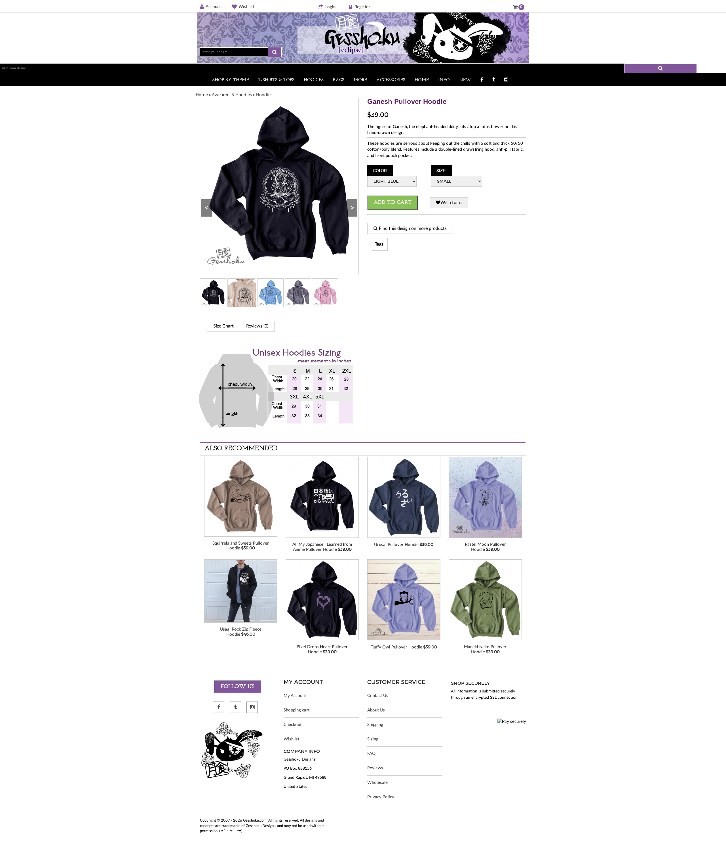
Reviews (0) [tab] (257, 326)
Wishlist (246, 7)
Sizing (372, 739)
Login (330, 7)
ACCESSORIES (390, 80)
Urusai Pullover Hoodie (396, 545)
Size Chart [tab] (223, 326)
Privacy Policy (380, 797)
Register (362, 7)
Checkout (292, 725)
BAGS (338, 80)
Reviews (375, 768)
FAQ (371, 753)
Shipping (375, 725)
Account (213, 7)
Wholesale (377, 782)
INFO (444, 80)
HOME (422, 80)
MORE (360, 80)
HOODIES (314, 80)
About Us (376, 710)
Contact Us (377, 696)
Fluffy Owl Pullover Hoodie (396, 647)
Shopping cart (296, 710)
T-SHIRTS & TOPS (276, 80)
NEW (465, 80)
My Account (295, 696)
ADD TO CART (392, 202)
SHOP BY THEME (230, 80)
